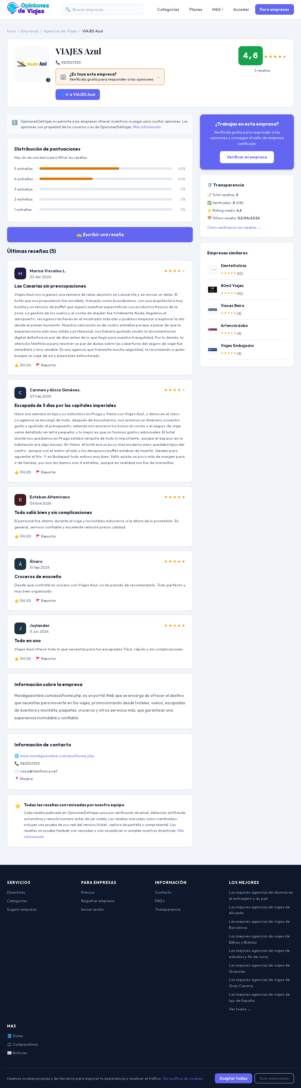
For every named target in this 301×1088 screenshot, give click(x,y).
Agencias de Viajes (60, 31)
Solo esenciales (274, 1078)
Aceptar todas (234, 1078)
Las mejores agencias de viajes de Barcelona (259, 924)
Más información (147, 127)
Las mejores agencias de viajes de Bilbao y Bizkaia (259, 939)
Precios (87, 892)
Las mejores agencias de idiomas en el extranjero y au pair (261, 895)
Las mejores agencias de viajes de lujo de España (259, 997)
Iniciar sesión (92, 909)
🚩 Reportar (46, 365)
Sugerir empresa (21, 909)
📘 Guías (15, 1035)
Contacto (163, 892)
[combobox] (103, 9)
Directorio (16, 892)
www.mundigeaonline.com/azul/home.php (57, 755)
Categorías (168, 9)
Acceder (241, 9)
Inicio (11, 31)
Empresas (30, 31)
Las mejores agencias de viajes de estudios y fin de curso (259, 953)
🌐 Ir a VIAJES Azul (77, 94)
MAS (217, 9)
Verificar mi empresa (247, 157)
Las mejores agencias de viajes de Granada (259, 968)
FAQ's (160, 900)
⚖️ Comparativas (22, 1044)
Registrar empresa (97, 900)
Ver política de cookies (183, 1078)
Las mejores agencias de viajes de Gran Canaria (259, 982)
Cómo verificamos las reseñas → (234, 227)
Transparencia (167, 909)
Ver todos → (240, 1009)
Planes (195, 9)
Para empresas (274, 9)
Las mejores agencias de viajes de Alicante (259, 910)
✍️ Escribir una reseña (100, 234)
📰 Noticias (17, 1052)
